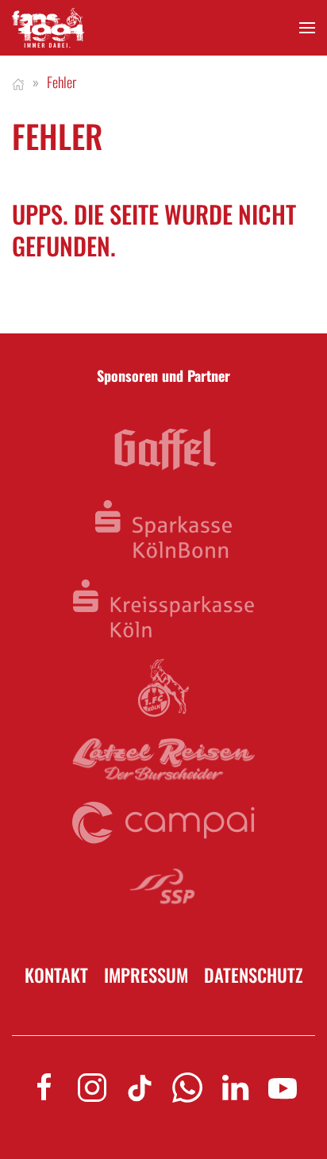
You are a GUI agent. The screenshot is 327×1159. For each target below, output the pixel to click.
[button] (307, 28)
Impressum (146, 975)
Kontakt (56, 975)
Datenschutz (253, 975)
